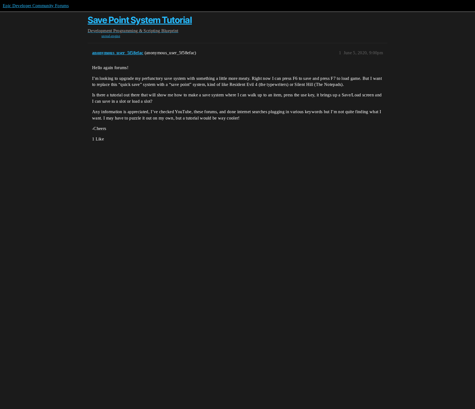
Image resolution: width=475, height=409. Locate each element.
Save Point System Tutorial (140, 20)
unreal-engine (110, 36)
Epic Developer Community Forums (36, 5)
